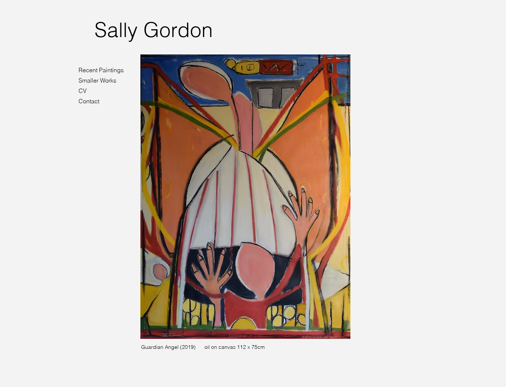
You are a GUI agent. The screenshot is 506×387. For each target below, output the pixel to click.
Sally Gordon (153, 29)
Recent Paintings (101, 70)
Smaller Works (97, 80)
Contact (89, 101)
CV (83, 90)
